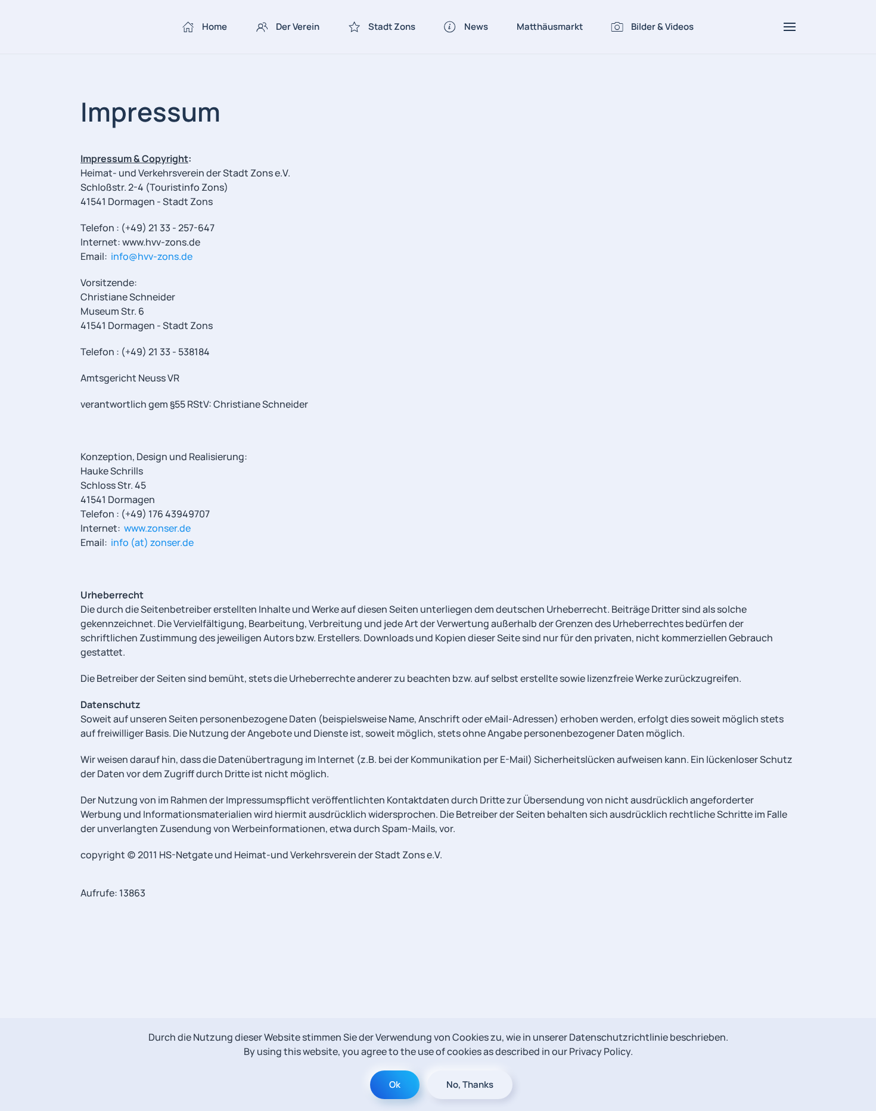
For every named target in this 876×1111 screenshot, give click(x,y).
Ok (394, 1084)
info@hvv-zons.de (151, 256)
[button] (790, 27)
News (476, 26)
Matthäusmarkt (550, 26)
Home (214, 26)
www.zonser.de (157, 528)
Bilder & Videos (662, 26)
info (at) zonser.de (152, 542)
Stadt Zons (391, 26)
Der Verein (297, 26)
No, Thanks (469, 1084)
